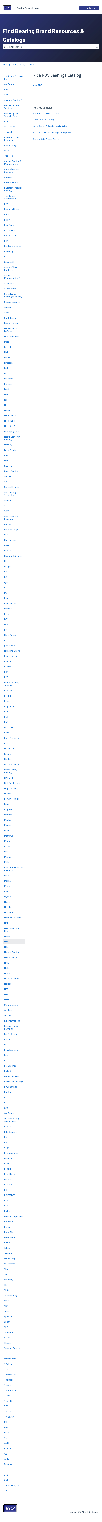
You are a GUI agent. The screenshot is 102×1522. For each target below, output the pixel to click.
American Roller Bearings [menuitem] (11, 138)
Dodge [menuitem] (7, 341)
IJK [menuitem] (5, 587)
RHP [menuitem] (6, 1190)
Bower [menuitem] (7, 240)
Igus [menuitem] (6, 582)
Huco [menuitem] (6, 561)
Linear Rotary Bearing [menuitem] (10, 771)
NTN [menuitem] (6, 999)
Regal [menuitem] (6, 1147)
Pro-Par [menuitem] (8, 1092)
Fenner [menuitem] (7, 410)
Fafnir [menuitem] (7, 389)
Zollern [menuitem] (7, 1480)
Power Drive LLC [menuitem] (12, 1076)
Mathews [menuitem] (8, 835)
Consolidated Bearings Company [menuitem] (13, 295)
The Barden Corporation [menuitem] (10, 197)
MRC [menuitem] (6, 891)
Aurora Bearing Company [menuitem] (11, 170)
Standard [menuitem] (8, 1332)
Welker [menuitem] (7, 1459)
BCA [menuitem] (6, 204)
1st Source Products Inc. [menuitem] (13, 77)
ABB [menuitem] (6, 89)
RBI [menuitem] (5, 1137)
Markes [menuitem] (7, 820)
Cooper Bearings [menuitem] (12, 302)
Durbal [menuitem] (7, 347)
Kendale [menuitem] (8, 690)
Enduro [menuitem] (7, 368)
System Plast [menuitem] (10, 1358)
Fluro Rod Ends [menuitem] (11, 426)
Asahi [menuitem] (6, 150)
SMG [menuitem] (6, 1290)
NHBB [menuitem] (7, 936)
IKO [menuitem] (6, 592)
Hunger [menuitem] (7, 566)
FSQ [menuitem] (6, 455)
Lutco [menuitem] (6, 804)
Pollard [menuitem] (7, 1071)
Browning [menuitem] (8, 251)
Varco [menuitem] (7, 1437)
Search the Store (89, 8)
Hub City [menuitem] (8, 550)
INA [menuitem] (6, 598)
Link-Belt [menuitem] (8, 777)
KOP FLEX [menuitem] (8, 727)
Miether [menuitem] (8, 857)
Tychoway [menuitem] (9, 1416)
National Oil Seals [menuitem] (12, 917)
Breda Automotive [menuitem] (12, 246)
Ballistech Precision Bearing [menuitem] (13, 189)
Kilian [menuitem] (6, 701)
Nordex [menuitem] (7, 983)
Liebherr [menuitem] (8, 759)
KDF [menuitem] (6, 677)
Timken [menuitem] (7, 1385)
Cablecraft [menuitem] (9, 262)
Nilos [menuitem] (6, 947)
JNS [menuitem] (6, 640)
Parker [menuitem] (7, 1039)
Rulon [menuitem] (7, 1242)
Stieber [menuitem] (7, 1343)
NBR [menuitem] (6, 923)
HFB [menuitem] (6, 534)
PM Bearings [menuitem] (10, 1065)
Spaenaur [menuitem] (8, 1316)
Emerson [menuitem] (8, 362)
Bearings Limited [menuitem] (12, 209)
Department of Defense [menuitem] (11, 329)
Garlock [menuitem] (7, 476)
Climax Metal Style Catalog (43, 119)
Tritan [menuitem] (7, 1395)
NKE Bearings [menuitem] (10, 957)
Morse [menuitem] (7, 886)
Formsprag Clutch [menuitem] (12, 431)
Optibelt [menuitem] (8, 1010)
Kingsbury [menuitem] (9, 706)
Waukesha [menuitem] (9, 1448)
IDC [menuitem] (6, 577)
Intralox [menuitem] (8, 608)
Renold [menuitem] (7, 1168)
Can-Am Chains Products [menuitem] (11, 268)
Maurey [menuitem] (7, 841)
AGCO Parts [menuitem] (9, 126)
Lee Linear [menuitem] (9, 748)
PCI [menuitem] (5, 1044)
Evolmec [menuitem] (8, 384)
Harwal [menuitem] (7, 524)
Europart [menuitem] (8, 378)
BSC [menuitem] (6, 256)
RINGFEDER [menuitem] (9, 1195)
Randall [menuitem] (7, 1126)
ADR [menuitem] (6, 121)
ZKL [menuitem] (6, 1469)
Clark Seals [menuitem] (9, 283)
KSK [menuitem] (6, 743)
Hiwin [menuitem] (6, 545)
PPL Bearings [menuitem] (10, 1086)
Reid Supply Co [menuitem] (11, 1153)
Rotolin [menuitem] (7, 1227)
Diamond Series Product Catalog (46, 139)
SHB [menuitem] (6, 1274)
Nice (32, 64)
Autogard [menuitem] (8, 177)
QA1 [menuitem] (6, 1108)
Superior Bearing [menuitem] (12, 1348)
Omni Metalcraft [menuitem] (11, 1005)
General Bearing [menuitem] (12, 487)
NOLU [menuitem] (7, 973)
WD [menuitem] (6, 1453)
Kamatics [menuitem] (8, 661)
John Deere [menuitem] (9, 645)
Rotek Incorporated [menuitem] (13, 1216)
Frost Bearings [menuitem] (11, 450)
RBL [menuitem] (6, 1142)
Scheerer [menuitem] (8, 1253)
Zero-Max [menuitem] (8, 1464)
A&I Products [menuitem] (10, 84)
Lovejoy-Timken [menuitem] (11, 798)
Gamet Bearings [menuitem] (11, 471)
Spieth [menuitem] (7, 1321)
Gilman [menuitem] (7, 500)
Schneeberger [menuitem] (10, 1258)
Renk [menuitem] (6, 1163)
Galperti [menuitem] (8, 466)
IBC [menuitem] (5, 571)
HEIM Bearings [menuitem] (11, 529)
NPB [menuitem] (6, 989)
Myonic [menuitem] (7, 896)
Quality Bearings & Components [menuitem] (13, 1120)
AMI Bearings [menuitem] (10, 145)
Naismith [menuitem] (8, 912)
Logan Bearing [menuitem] (11, 788)
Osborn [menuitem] (7, 1015)
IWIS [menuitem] (6, 619)
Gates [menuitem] (7, 481)
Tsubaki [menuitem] (8, 1401)
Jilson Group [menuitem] (10, 635)
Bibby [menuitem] (7, 219)
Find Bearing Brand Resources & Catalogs (43, 35)
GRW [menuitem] (6, 510)
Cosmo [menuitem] (7, 307)
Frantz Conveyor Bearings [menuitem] (12, 438)
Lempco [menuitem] (8, 754)
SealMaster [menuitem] (9, 1263)
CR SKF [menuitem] (7, 312)
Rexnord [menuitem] (8, 1179)
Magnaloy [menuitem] (9, 809)
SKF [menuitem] (6, 1285)
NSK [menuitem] (6, 994)
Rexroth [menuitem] (8, 1184)
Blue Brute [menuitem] (9, 225)
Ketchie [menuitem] (7, 695)
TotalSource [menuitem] (10, 1390)
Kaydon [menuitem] (7, 666)
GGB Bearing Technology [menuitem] (10, 493)
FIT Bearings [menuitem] (10, 415)
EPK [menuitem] (6, 373)
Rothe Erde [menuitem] (9, 1221)
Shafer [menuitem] (7, 1269)
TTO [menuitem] (6, 1406)
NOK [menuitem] (6, 968)
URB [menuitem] (6, 1427)
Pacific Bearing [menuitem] (11, 1034)
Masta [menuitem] (7, 830)
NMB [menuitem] (6, 962)
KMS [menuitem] (6, 722)
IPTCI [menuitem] (6, 614)
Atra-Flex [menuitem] (8, 155)
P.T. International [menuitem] (12, 1020)
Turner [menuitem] (7, 1411)
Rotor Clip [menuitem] (9, 1232)
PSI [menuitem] (5, 1097)
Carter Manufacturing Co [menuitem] (12, 276)
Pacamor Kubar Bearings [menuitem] (11, 1027)
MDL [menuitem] (6, 851)
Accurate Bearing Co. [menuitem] (14, 100)
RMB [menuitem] (6, 1205)
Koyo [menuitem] (6, 732)
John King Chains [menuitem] (12, 650)
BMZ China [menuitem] (9, 230)
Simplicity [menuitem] (8, 1279)
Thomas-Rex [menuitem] (10, 1374)
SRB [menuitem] (6, 1327)
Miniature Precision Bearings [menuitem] (13, 869)
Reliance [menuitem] (8, 1158)
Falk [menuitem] (6, 399)
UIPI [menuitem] (6, 1422)
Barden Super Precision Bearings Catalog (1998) (52, 132)
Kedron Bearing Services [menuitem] (11, 684)
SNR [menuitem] (6, 1306)
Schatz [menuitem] (7, 1248)
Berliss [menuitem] (7, 214)
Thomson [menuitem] (8, 1379)
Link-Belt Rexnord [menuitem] (12, 783)
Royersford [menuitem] (9, 1237)
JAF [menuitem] (5, 629)
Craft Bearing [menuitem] (10, 318)
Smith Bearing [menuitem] (11, 1295)
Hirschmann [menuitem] (10, 540)
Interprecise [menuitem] (10, 603)
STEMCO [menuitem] (8, 1337)
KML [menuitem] (6, 717)
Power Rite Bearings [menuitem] (13, 1081)
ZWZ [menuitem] (6, 1490)
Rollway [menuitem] (7, 1211)
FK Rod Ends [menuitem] (10, 420)
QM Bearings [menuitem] (10, 1113)
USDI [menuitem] (6, 1432)
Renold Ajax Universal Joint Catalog (47, 113)
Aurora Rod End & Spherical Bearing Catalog (50, 126)
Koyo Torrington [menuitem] (12, 738)
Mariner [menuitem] (8, 814)
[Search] (96, 46)
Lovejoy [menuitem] (7, 793)
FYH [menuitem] (6, 460)
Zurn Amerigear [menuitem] (11, 1485)
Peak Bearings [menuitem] (11, 1050)
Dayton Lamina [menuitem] (11, 323)
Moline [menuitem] (7, 880)
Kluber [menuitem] (7, 711)
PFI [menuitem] (5, 1060)
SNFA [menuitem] (6, 1300)
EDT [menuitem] (6, 352)
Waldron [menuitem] (8, 1443)
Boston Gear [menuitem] (10, 235)
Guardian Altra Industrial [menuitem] (11, 517)
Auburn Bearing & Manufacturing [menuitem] (12, 162)
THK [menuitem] (6, 1369)
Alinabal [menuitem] (8, 132)
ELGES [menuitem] (7, 357)
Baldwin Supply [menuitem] (11, 182)
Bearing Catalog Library (28, 8)
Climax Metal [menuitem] (10, 288)
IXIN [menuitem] (6, 624)
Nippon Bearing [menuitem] (11, 952)
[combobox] (48, 46)
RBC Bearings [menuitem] (10, 1132)
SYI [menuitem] (5, 1353)
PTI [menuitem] (5, 1102)
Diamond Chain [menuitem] (11, 336)
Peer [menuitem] (6, 1055)
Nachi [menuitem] (7, 902)
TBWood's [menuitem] (9, 1364)
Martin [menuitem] (7, 825)
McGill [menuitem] (7, 846)
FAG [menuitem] (6, 394)
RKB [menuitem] (6, 1200)
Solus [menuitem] (6, 1311)
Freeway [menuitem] (8, 444)
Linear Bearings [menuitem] (11, 764)
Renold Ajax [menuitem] (9, 1174)
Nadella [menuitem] (7, 907)
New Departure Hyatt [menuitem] (11, 929)
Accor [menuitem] (6, 94)
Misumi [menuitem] (7, 875)
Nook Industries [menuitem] (11, 978)
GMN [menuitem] (6, 505)
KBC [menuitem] (6, 672)
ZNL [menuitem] (6, 1474)
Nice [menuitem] (6, 941)
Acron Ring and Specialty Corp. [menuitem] (11, 114)
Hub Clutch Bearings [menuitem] (14, 556)
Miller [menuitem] (7, 862)
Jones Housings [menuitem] (11, 656)
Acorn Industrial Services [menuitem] (11, 106)
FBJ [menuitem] (5, 405)
